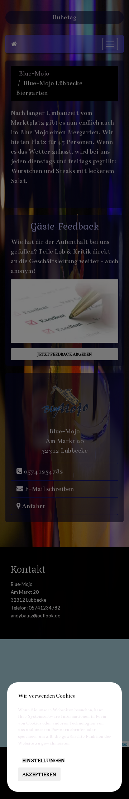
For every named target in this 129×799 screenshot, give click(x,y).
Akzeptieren (39, 774)
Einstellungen (43, 760)
